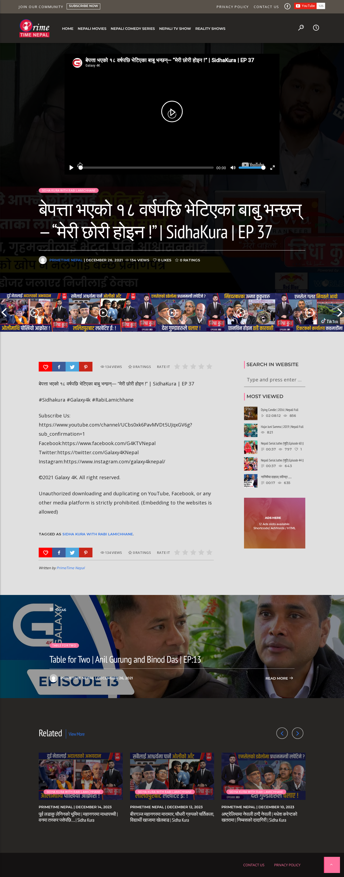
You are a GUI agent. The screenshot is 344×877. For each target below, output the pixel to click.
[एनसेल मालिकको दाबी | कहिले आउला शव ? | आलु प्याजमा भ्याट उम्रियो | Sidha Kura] (240, 312)
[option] (34, 312)
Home (68, 29)
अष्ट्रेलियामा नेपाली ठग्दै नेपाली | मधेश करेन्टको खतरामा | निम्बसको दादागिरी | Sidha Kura (259, 817)
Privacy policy (233, 6)
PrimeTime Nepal (66, 260)
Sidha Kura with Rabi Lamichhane (69, 190)
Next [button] (340, 312)
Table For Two (64, 645)
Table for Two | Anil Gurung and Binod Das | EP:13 (125, 659)
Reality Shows (210, 29)
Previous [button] (4, 312)
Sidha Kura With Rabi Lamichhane (97, 534)
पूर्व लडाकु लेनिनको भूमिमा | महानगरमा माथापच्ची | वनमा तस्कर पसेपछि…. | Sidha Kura (78, 817)
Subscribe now (83, 6)
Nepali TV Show (175, 29)
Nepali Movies (92, 29)
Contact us (266, 6)
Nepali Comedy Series (133, 29)
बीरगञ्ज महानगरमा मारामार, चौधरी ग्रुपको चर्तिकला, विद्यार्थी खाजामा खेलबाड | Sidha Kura (172, 817)
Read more (277, 678)
